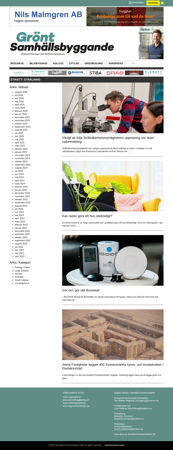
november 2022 (22, 234)
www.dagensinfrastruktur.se (76, 406)
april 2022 (19, 256)
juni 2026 (19, 98)
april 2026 (19, 104)
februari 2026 (21, 111)
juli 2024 (19, 171)
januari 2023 (21, 228)
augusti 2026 (21, 92)
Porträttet (19, 277)
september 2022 (22, 240)
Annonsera (153, 3)
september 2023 (22, 202)
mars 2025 (20, 146)
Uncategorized (22, 283)
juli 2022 (19, 247)
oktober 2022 (21, 237)
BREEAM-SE (17, 63)
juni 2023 (19, 212)
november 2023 (22, 196)
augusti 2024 (21, 168)
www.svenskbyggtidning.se (76, 400)
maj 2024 (19, 177)
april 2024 (19, 180)
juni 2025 (19, 136)
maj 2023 (19, 215)
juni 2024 (19, 174)
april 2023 (19, 218)
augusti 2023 (21, 206)
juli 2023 (19, 209)
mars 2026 (20, 108)
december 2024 (22, 155)
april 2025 (19, 142)
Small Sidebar (22, 280)
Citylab (74, 63)
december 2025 (22, 117)
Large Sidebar (22, 271)
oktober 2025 (21, 124)
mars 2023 (20, 221)
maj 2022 (19, 253)
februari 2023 (21, 225)
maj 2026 (19, 101)
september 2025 (22, 127)
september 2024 (22, 165)
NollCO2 (58, 63)
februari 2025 (21, 149)
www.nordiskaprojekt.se (74, 403)
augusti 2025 (21, 130)
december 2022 (22, 231)
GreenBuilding (93, 63)
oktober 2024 (21, 161)
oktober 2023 (21, 199)
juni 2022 (19, 250)
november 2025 (22, 120)
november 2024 (22, 158)
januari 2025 (21, 152)
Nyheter (18, 274)
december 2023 (22, 193)
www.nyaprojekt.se (72, 397)
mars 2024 (20, 184)
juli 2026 (19, 95)
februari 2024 (21, 187)
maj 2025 (19, 139)
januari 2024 (21, 190)
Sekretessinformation (114, 445)
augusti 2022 (21, 243)
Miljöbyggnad (38, 63)
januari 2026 (21, 114)
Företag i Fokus (22, 267)
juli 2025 (19, 133)
